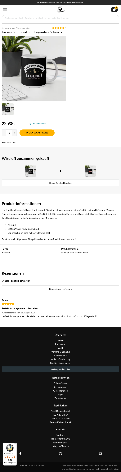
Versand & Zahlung (60, 351)
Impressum (60, 344)
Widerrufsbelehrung (60, 359)
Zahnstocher (60, 398)
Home (60, 340)
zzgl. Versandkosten (37, 123)
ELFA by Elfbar (60, 414)
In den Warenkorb (37, 132)
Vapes (60, 394)
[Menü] (15, 444)
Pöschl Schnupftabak (60, 411)
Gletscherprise (60, 390)
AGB (60, 348)
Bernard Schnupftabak (60, 422)
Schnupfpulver (60, 387)
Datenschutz (60, 355)
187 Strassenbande (60, 418)
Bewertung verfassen (60, 288)
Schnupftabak (8, 28)
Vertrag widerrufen (61, 369)
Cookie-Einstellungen (60, 363)
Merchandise (23, 28)
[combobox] (60, 18)
